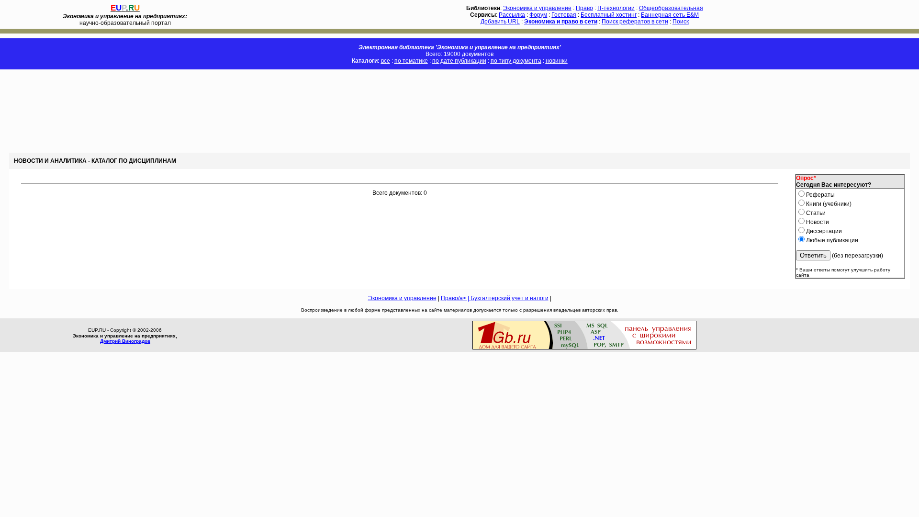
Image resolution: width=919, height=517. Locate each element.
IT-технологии (616, 8)
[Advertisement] (174, 111)
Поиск (680, 21)
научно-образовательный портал (125, 19)
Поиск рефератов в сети (635, 21)
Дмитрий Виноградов (125, 341)
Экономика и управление (537, 8)
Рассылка (512, 14)
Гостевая (563, 14)
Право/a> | (456, 298)
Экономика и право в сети (560, 21)
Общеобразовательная (671, 8)
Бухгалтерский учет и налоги (510, 298)
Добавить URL (500, 21)
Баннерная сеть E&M (670, 14)
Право (584, 8)
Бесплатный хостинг (609, 14)
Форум (538, 14)
